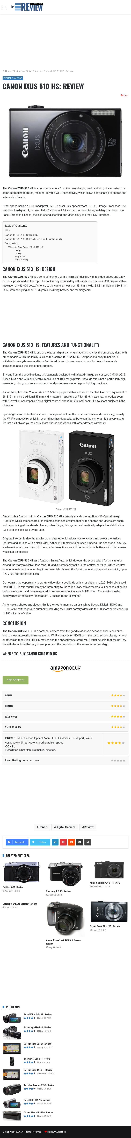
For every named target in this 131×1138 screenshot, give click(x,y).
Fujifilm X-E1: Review (13, 887)
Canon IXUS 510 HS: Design (21, 235)
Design (18, 250)
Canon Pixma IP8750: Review (38, 1112)
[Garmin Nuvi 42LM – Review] (12, 1074)
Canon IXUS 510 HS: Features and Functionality (33, 239)
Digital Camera (65, 827)
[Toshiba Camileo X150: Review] (12, 1089)
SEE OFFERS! (15, 680)
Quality (18, 253)
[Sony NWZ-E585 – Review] (12, 1061)
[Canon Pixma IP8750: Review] (12, 1116)
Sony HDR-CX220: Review (37, 1100)
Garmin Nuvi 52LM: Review (37, 1043)
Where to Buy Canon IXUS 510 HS (25, 247)
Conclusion (11, 243)
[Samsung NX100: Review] (65, 874)
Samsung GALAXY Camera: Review (20, 903)
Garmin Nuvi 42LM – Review (38, 1070)
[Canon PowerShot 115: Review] (109, 911)
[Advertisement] (65, 43)
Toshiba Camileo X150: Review (39, 1085)
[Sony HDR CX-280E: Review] (12, 1018)
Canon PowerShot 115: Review (105, 926)
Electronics (18, 71)
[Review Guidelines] (27, 6)
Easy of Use (20, 256)
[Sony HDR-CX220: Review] (12, 1103)
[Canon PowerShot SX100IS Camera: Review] (65, 918)
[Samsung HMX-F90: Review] (12, 1033)
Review (88, 827)
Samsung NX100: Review (58, 891)
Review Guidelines (56, 1131)
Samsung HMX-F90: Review (37, 1027)
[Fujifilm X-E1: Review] (22, 872)
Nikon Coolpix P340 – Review (105, 882)
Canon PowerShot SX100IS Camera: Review (64, 941)
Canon (43, 827)
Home (8, 71)
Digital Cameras (34, 71)
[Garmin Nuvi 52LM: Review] (12, 1048)
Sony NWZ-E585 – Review (37, 1058)
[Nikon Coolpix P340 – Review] (109, 870)
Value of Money (21, 260)
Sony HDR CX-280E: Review (38, 1014)
